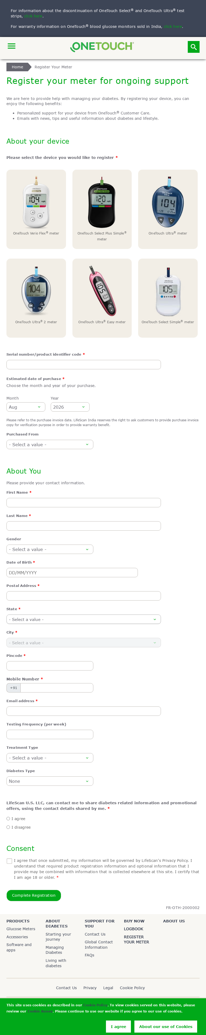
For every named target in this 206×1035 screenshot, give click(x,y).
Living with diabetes (56, 963)
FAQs (89, 955)
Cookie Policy (95, 1005)
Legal (108, 987)
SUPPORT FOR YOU (100, 924)
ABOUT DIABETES (57, 924)
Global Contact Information (99, 945)
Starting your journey (58, 937)
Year (55, 398)
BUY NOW (134, 921)
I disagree (21, 827)
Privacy (90, 987)
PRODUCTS (18, 921)
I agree (118, 1026)
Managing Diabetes (55, 950)
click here (33, 16)
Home (17, 67)
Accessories (17, 937)
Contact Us (95, 934)
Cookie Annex (40, 1011)
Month (12, 398)
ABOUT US (174, 921)
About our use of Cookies (165, 1026)
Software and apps (19, 947)
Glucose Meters (20, 928)
